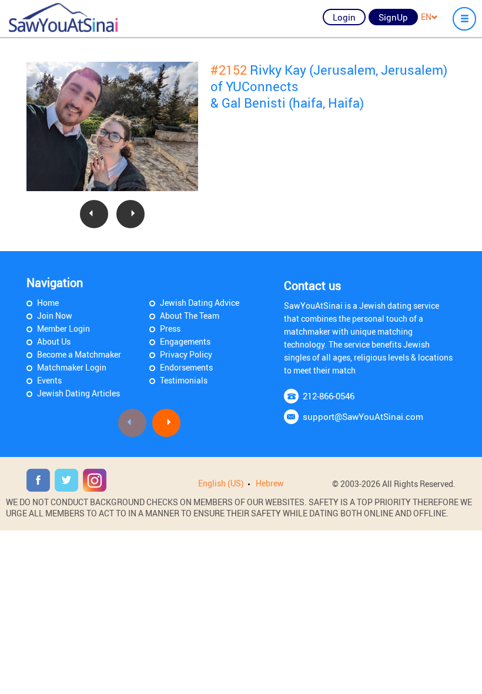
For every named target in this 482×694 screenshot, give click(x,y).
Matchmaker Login (71, 367)
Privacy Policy (186, 354)
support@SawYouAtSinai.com (363, 416)
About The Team (189, 315)
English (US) (221, 483)
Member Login (63, 328)
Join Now (54, 315)
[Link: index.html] (63, 17)
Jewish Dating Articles (78, 393)
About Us (54, 341)
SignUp (393, 17)
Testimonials (183, 380)
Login (344, 17)
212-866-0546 (328, 396)
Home (48, 302)
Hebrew (270, 483)
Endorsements (186, 367)
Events (49, 380)
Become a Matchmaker (79, 354)
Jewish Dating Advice (199, 302)
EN (426, 16)
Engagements (185, 341)
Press (170, 328)
